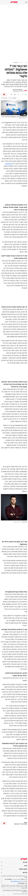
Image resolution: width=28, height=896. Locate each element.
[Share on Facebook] (22, 94)
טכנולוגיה (16, 62)
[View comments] (4, 94)
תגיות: (25, 822)
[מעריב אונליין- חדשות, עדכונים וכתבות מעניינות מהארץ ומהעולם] (14, 2)
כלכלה (21, 62)
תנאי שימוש (24, 894)
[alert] (14, 882)
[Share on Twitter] (18, 94)
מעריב (26, 62)
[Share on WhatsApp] (15, 94)
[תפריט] (26, 2)
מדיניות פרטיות (16, 894)
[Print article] (11, 94)
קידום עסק (17, 824)
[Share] (26, 94)
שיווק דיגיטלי (24, 824)
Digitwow (8, 164)
